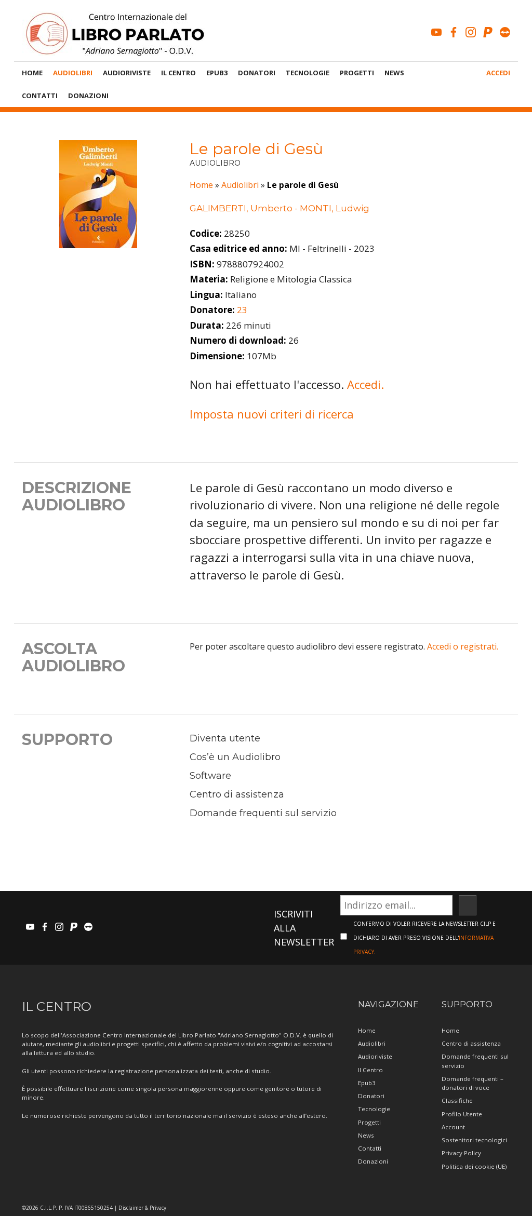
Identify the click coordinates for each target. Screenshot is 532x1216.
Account (453, 1127)
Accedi (498, 72)
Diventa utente (225, 738)
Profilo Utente (462, 1114)
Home (32, 72)
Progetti (357, 72)
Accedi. (365, 384)
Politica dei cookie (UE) (474, 1166)
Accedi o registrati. (462, 646)
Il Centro (178, 72)
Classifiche (457, 1100)
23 (242, 310)
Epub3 (217, 72)
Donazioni (88, 95)
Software (210, 775)
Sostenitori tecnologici (474, 1140)
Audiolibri (72, 72)
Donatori (256, 72)
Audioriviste (127, 72)
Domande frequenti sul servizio (263, 813)
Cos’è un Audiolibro (235, 757)
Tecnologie (307, 72)
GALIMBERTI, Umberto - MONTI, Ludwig (279, 208)
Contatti (40, 95)
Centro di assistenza (237, 794)
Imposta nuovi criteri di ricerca (272, 414)
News (394, 72)
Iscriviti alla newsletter (304, 928)
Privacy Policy (461, 1153)
